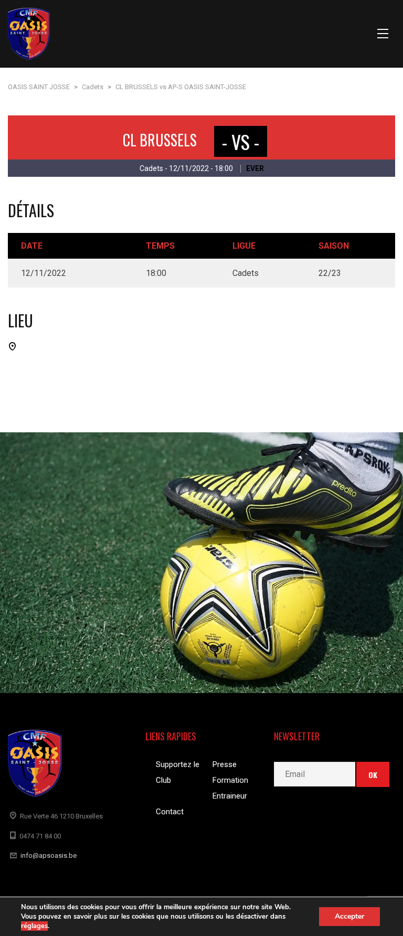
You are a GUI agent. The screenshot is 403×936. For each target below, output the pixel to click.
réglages (34, 926)
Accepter (349, 916)
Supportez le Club (177, 772)
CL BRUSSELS (160, 140)
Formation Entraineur (230, 788)
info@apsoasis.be (48, 855)
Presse (225, 764)
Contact (170, 811)
